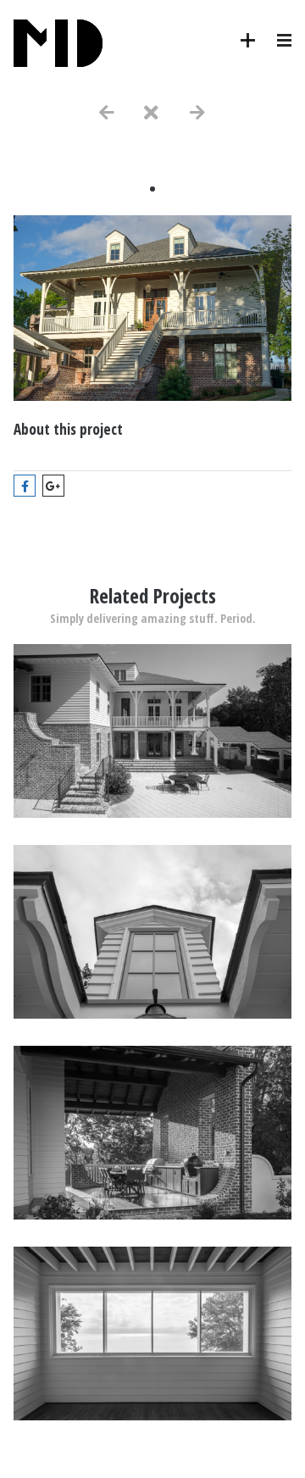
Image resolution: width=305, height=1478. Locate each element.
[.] (152, 813)
